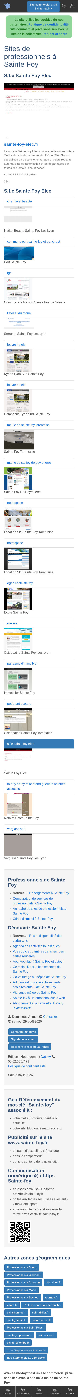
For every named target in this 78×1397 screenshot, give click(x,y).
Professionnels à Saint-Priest (25, 1327)
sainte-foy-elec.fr (21, 144)
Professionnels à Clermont (23, 1274)
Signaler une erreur (23, 1039)
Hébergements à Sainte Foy (49, 893)
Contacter (50, 1016)
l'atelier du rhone (19, 313)
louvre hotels (16, 344)
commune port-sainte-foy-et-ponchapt (33, 241)
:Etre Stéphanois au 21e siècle (26, 1350)
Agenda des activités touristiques (36, 946)
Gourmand (54, 1394)
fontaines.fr (54, 1282)
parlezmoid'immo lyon (22, 663)
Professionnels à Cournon (23, 1282)
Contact (70, 1394)
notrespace (15, 502)
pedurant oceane (19, 703)
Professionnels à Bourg (21, 1267)
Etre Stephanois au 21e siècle (26, 1357)
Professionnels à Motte (21, 1290)
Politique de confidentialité (48, 24)
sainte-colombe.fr (18, 1342)
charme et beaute (19, 201)
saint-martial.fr (42, 1320)
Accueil (7, 1394)
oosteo (12, 623)
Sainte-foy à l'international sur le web (39, 998)
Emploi (39, 1394)
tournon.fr (51, 1297)
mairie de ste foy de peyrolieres (29, 462)
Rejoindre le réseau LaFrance (30, 1046)
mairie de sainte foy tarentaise (28, 425)
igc (9, 273)
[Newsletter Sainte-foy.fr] (64, 6)
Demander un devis (23, 1031)
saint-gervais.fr (16, 1320)
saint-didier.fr (40, 1312)
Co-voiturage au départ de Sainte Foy (39, 977)
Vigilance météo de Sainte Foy (34, 992)
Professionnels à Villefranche (42, 1305)
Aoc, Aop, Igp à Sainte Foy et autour (38, 961)
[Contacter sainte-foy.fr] (72, 6)
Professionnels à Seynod (22, 1297)
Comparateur (23, 1394)
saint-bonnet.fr (16, 1312)
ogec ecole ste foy (20, 583)
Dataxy (46, 1056)
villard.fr (12, 1305)
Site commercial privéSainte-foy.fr (43, 6)
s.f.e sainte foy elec (20, 744)
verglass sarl (16, 829)
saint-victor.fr (46, 1335)
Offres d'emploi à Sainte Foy (33, 918)
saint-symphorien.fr (19, 1335)
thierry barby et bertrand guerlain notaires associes (36, 786)
